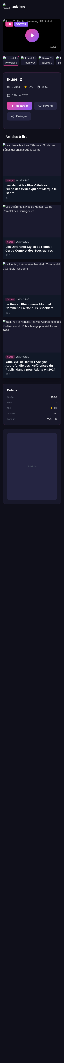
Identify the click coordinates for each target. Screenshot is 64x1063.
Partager (21, 116)
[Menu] (57, 7)
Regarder (22, 105)
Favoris (48, 105)
